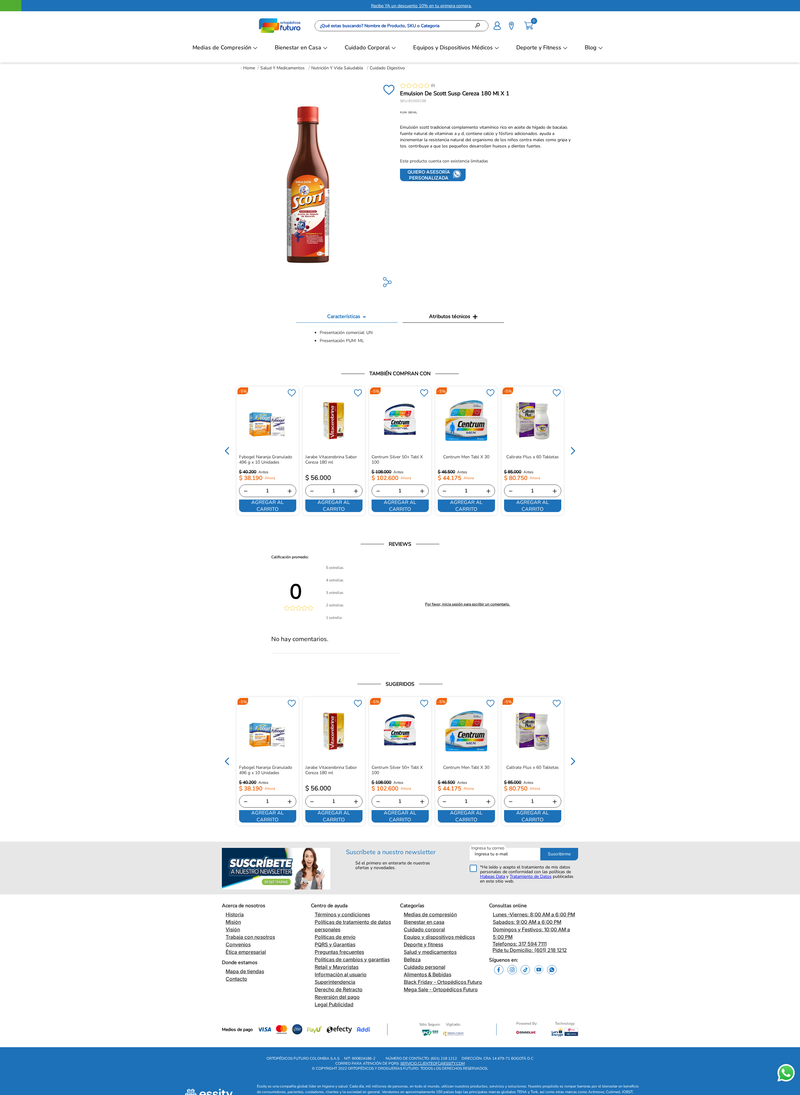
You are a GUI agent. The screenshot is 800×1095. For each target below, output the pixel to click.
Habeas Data (492, 876)
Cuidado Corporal (367, 47)
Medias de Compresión (221, 47)
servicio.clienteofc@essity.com (432, 1063)
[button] (497, 25)
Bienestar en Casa (298, 47)
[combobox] (401, 25)
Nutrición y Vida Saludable (337, 68)
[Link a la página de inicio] (247, 68)
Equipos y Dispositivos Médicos (453, 47)
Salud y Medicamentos (282, 68)
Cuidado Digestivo (387, 68)
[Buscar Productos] (479, 26)
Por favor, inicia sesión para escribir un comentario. (467, 604)
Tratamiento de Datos (531, 876)
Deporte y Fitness (538, 47)
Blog (591, 47)
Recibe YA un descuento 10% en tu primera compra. (400, 6)
